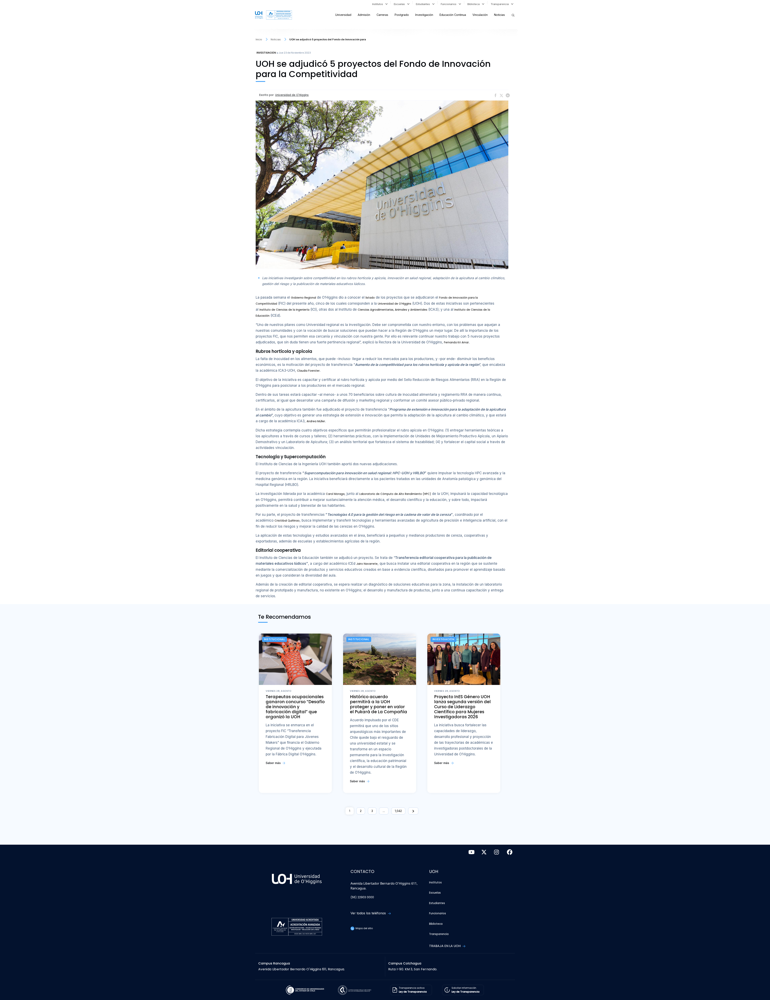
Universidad (343, 14)
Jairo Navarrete (367, 564)
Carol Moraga (335, 494)
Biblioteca (474, 4)
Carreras (382, 14)
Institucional (274, 639)
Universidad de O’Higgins (394, 304)
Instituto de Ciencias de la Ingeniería (284, 310)
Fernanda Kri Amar (456, 342)
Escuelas (400, 4)
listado (370, 298)
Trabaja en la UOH (445, 946)
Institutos (378, 4)
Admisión (364, 14)
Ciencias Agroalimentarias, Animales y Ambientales (392, 310)
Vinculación (480, 14)
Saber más (274, 763)
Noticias (499, 14)
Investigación (424, 14)
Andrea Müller (316, 421)
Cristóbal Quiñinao (287, 521)
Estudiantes (424, 4)
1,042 (398, 811)
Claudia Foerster (308, 371)
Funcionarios (449, 4)
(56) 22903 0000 (362, 897)
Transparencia (500, 4)
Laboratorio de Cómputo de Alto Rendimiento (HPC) (395, 494)
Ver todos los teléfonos (369, 913)
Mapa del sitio (364, 928)
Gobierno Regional (303, 298)
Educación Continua (453, 14)
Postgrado (402, 14)
